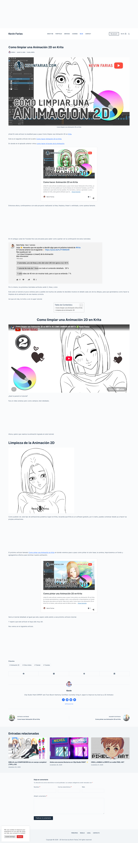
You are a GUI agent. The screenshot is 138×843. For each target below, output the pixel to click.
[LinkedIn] (114, 673)
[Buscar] (129, 34)
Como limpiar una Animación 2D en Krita (69, 308)
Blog (81, 33)
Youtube (46, 665)
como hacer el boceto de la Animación (50, 143)
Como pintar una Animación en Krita (41, 552)
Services (67, 33)
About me (50, 33)
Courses (75, 33)
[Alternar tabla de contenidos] (80, 305)
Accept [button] (20, 836)
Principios (74, 833)
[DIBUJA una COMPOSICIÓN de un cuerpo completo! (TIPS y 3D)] (27, 748)
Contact (88, 33)
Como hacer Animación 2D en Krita (48, 139)
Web (83, 787)
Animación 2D (14, 665)
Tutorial (37, 665)
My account (114, 34)
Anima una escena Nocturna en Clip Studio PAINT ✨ (69, 762)
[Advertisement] (69, 14)
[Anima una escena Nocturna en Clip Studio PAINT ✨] (69, 748)
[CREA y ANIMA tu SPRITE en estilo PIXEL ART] (110, 748)
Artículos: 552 (69, 704)
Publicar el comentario (43, 818)
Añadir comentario (40, 796)
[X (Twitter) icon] (67, 699)
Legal (89, 833)
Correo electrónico (65, 787)
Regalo (82, 833)
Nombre (37, 787)
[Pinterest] (84, 673)
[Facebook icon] (63, 699)
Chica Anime (27, 665)
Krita (32, 52)
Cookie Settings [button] (10, 836)
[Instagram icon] (70, 699)
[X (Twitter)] (54, 673)
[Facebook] (24, 673)
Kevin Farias (15, 33)
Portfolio (58, 33)
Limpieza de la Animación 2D (65, 310)
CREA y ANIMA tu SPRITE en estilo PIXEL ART (107, 762)
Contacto (96, 833)
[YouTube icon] (74, 699)
